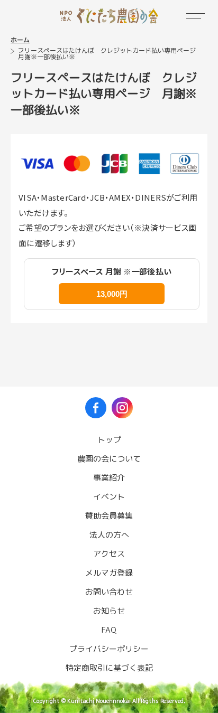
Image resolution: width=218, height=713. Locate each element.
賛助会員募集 (109, 515)
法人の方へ (109, 534)
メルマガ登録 (109, 572)
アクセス (109, 553)
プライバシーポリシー (109, 648)
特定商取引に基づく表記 (109, 667)
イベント (109, 496)
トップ (109, 439)
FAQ (109, 629)
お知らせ (109, 610)
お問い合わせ (109, 591)
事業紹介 (109, 477)
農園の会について (109, 458)
